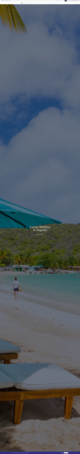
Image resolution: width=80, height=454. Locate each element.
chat (75, 0)
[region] (40, 453)
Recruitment (6, 0)
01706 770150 (73, 0)
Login (9, 0)
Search (65, 0)
